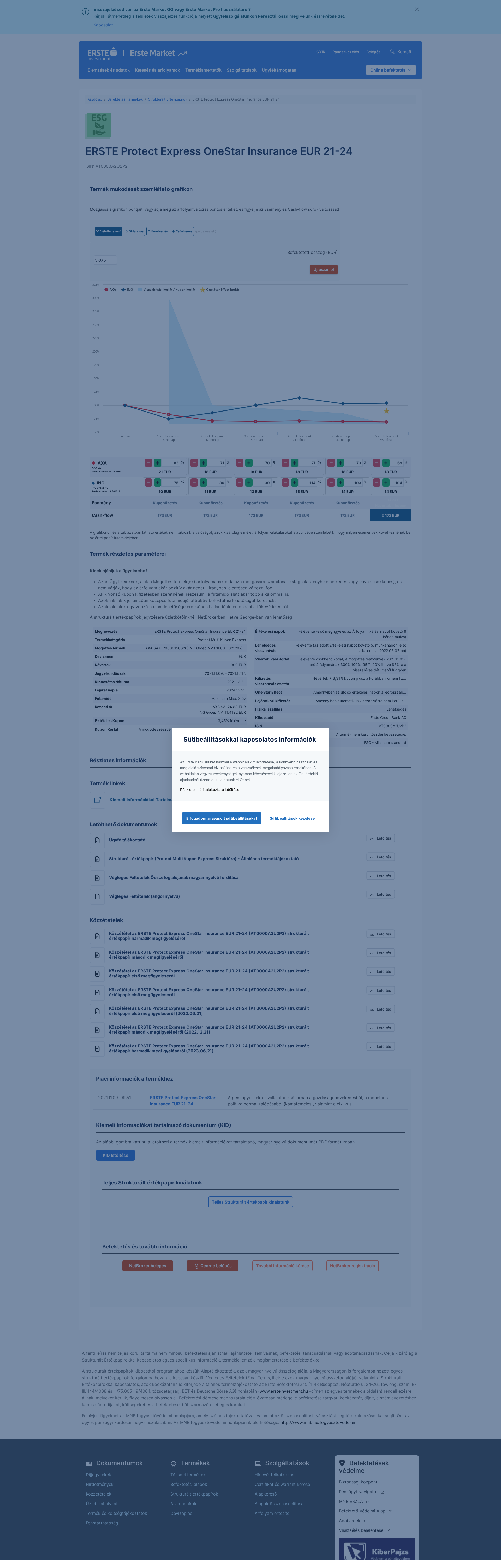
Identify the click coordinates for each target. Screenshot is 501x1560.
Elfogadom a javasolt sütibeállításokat (221, 818)
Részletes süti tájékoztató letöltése (209, 789)
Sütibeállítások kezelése (292, 818)
